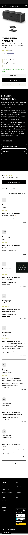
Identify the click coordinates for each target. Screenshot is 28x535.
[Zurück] (2, 34)
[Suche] (5, 6)
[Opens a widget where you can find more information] (6, 532)
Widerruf (4, 497)
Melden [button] (4, 220)
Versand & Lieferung (7, 492)
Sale (17, 497)
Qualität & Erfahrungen (5, 486)
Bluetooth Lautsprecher (19, 486)
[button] (22, 267)
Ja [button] (2, 220)
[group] (14, 175)
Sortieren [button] (4, 188)
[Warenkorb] (25, 6)
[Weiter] (25, 34)
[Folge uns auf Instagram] (20, 510)
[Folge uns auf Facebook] (17, 510)
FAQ (3, 513)
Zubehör (18, 495)
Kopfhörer (18, 489)
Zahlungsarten (5, 489)
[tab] (15, 194)
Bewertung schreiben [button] (14, 182)
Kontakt (4, 510)
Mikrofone (18, 492)
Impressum (4, 503)
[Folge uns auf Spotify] (24, 510)
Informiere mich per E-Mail (14, 80)
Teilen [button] (8, 220)
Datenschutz (5, 500)
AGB (3, 495)
